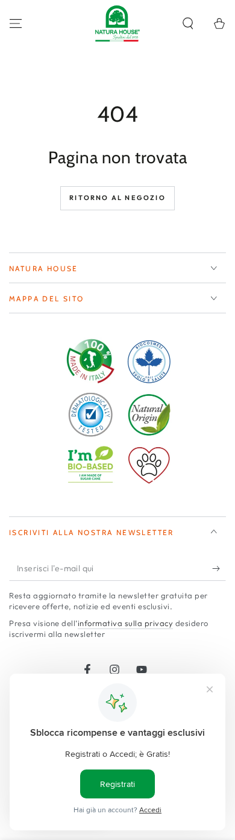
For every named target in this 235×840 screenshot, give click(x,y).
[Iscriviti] (219, 569)
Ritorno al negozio (117, 197)
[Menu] (15, 23)
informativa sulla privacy (126, 623)
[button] (188, 23)
